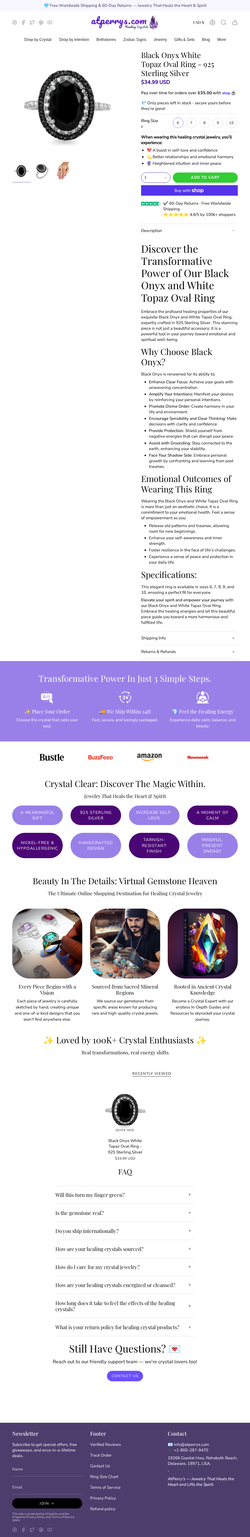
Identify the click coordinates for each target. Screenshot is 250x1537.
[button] (223, 22)
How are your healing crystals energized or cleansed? (115, 1284)
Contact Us (100, 1466)
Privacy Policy (35, 1517)
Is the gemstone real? (79, 1212)
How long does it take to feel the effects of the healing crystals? (115, 1305)
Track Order (101, 1455)
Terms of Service (63, 1517)
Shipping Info (153, 638)
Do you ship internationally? (87, 1230)
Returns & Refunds (158, 651)
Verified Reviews (105, 1444)
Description (151, 230)
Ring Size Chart (104, 1476)
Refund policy (102, 1509)
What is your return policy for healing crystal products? (117, 1327)
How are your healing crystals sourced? (99, 1248)
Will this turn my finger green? (90, 1194)
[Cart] (234, 22)
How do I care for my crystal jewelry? (97, 1266)
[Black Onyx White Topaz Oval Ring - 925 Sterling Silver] (125, 1110)
